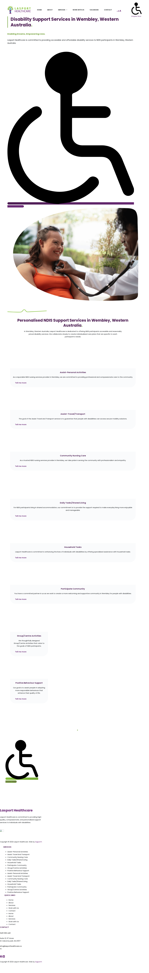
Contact (108, 10)
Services (61, 10)
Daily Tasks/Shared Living (17, 860)
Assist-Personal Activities (17, 852)
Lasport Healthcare (16, 810)
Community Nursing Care (17, 857)
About (50, 10)
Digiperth (38, 842)
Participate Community (17, 865)
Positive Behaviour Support (18, 870)
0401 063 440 (5, 933)
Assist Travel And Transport (18, 854)
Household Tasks (14, 862)
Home (39, 10)
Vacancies (94, 10)
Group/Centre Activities (17, 868)
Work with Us (78, 10)
